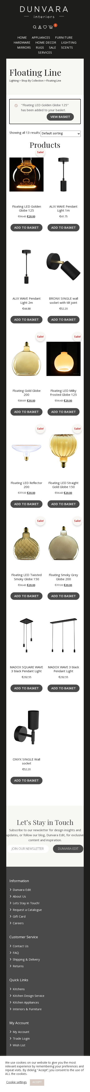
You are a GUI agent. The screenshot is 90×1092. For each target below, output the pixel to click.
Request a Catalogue (27, 910)
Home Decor (45, 43)
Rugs (40, 48)
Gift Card (19, 917)
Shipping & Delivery (26, 960)
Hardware (22, 43)
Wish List (19, 1045)
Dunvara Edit (68, 849)
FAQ (16, 953)
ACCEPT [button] (37, 1082)
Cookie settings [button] (16, 1082)
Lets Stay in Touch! (26, 903)
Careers (18, 923)
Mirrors (24, 48)
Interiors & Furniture (27, 1009)
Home (22, 38)
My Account (21, 1032)
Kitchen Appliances (26, 1003)
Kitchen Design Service (28, 996)
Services (45, 53)
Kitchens (19, 989)
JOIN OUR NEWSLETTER (28, 849)
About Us (19, 897)
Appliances (41, 38)
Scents (67, 48)
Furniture (64, 38)
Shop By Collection (32, 81)
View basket (60, 117)
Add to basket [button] (26, 228)
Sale (52, 48)
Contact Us (20, 946)
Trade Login (21, 1039)
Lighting (68, 43)
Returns (18, 966)
